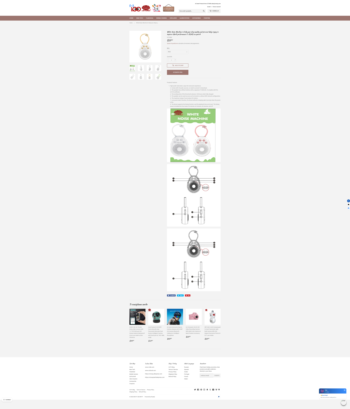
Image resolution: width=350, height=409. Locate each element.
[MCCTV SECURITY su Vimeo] (216, 390)
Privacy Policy (172, 371)
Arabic (186, 371)
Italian (186, 379)
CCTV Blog (172, 367)
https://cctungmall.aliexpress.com (154, 377)
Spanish (186, 369)
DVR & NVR (173, 18)
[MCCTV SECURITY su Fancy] (219, 390)
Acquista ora (177, 72)
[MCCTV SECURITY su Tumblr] (210, 390)
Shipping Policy (173, 374)
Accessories (196, 18)
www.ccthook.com (150, 370)
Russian (186, 367)
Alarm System (184, 18)
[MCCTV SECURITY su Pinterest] (201, 390)
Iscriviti (216, 375)
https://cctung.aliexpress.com (153, 374)
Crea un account (217, 6)
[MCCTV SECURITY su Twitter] (195, 390)
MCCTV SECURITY (138, 396)
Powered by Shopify (150, 396)
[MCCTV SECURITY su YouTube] (213, 390)
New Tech (139, 18)
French (186, 376)
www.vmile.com (149, 367)
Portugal (186, 374)
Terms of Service (173, 369)
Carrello (215, 11)
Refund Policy (172, 376)
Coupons (207, 18)
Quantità (169, 56)
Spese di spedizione (172, 43)
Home (131, 18)
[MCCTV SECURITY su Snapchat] (207, 390)
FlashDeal (149, 18)
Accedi (209, 6)
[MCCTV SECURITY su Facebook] (198, 390)
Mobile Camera (161, 18)
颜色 (168, 48)
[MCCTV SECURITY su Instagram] (204, 390)
